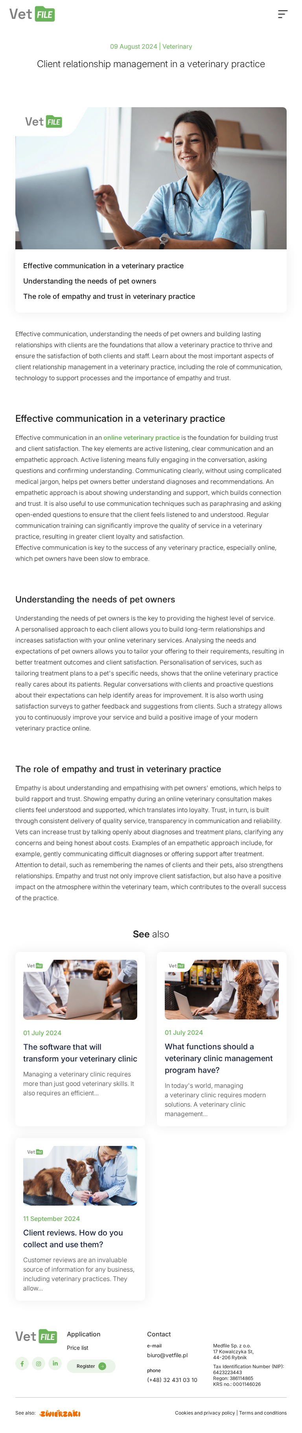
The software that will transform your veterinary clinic (80, 1052)
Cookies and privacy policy (205, 1413)
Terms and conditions (263, 1413)
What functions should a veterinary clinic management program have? (219, 1058)
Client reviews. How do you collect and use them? (73, 1238)
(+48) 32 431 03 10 (172, 1379)
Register (86, 1366)
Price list (77, 1347)
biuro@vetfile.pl (167, 1355)
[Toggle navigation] (283, 14)
